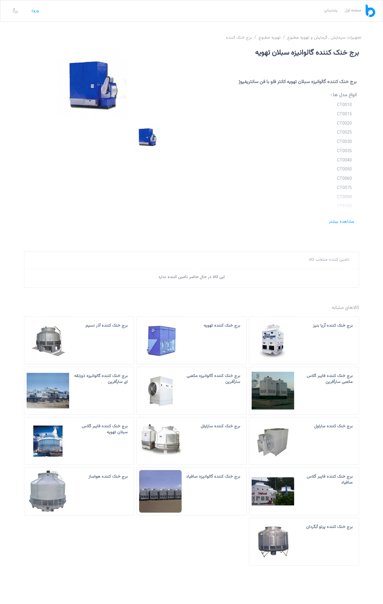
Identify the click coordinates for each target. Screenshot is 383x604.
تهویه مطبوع (270, 37)
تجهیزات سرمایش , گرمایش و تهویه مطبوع (324, 37)
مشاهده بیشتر (341, 221)
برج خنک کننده (239, 37)
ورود (35, 10)
